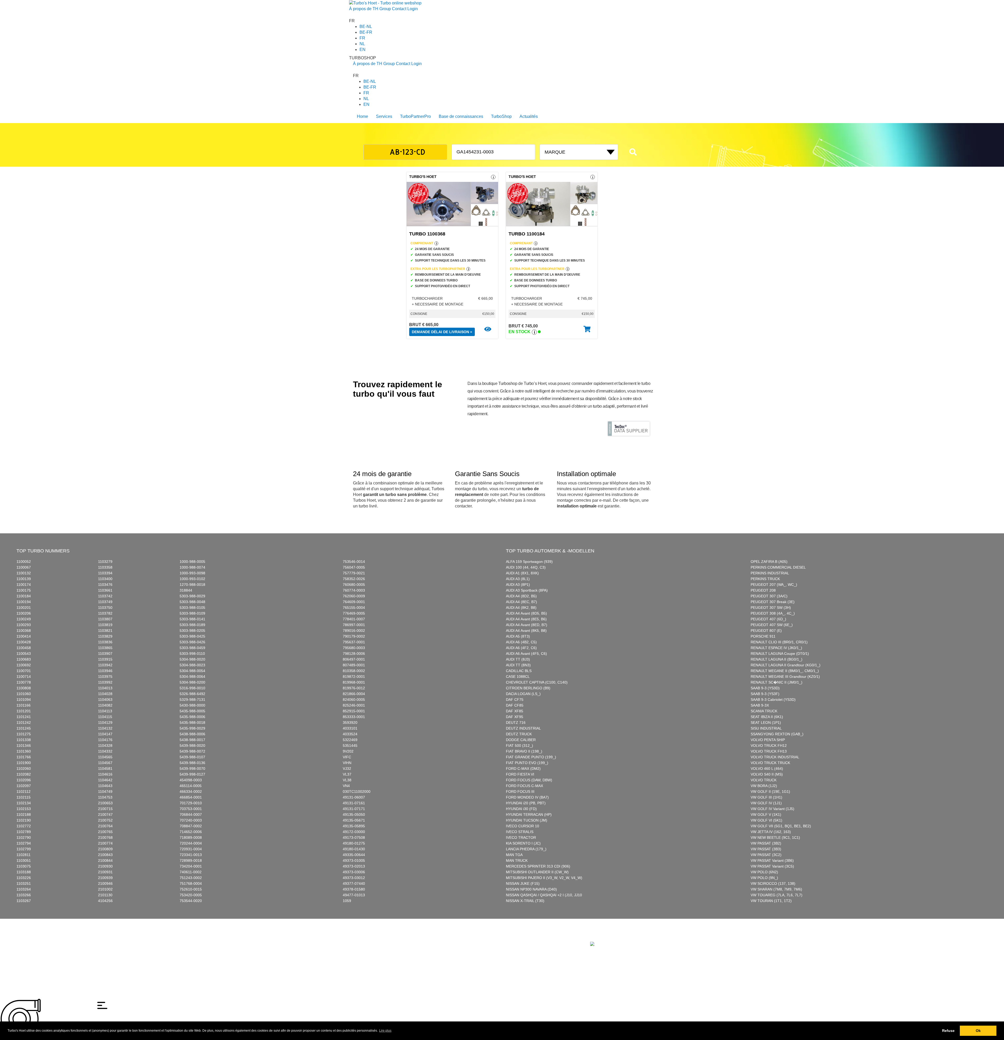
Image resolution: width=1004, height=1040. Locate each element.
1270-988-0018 (192, 584)
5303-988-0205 (192, 630)
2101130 (105, 895)
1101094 (23, 699)
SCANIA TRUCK (764, 711)
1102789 (23, 832)
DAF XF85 (514, 711)
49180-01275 (354, 843)
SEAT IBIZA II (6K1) (767, 717)
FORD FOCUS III (520, 791)
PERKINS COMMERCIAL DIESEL (778, 567)
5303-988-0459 (192, 648)
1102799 (23, 849)
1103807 (105, 619)
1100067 (23, 567)
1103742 (105, 596)
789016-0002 (354, 630)
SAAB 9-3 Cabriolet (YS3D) (773, 699)
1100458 (23, 648)
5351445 (350, 745)
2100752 (105, 820)
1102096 (23, 780)
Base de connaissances (461, 116)
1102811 (23, 855)
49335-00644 (354, 855)
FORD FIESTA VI (520, 774)
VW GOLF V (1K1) (766, 814)
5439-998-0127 (192, 774)
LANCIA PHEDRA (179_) (526, 849)
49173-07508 (354, 837)
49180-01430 (354, 849)
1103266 (23, 895)
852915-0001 (354, 711)
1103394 (105, 573)
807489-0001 (354, 665)
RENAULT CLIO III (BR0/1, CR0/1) (779, 642)
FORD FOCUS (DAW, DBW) (529, 780)
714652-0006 (191, 832)
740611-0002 (191, 872)
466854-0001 (191, 797)
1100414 (23, 636)
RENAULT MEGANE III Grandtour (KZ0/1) (785, 676)
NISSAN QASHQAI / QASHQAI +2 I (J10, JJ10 (544, 895)
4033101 (350, 728)
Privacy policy (364, 956)
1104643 (105, 786)
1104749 (105, 791)
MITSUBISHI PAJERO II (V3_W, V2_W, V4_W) (544, 878)
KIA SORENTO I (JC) (523, 843)
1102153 (23, 809)
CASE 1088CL (518, 676)
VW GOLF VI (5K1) (766, 820)
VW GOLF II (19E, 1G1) (770, 791)
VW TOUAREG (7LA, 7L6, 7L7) (776, 895)
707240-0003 (191, 820)
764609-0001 (354, 602)
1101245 (23, 728)
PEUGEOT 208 (763, 590)
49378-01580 (354, 889)
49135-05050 (354, 814)
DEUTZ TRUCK (519, 734)
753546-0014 (354, 561)
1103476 (105, 584)
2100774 (105, 843)
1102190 (23, 820)
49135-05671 (354, 820)
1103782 (105, 613)
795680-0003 (354, 648)
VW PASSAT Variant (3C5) (772, 866)
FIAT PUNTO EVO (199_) (527, 763)
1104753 (105, 797)
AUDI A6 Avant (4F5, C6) (526, 653)
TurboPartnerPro (415, 116)
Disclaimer (361, 950)
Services (384, 116)
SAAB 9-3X (760, 705)
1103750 (105, 607)
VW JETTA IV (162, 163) (771, 832)
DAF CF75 (514, 699)
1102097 (23, 786)
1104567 (105, 763)
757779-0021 (354, 573)
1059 (347, 901)
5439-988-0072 (192, 751)
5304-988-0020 (192, 659)
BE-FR (366, 32)
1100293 (23, 625)
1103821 (105, 630)
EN (363, 49)
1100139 (23, 579)
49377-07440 (354, 883)
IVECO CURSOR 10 (522, 826)
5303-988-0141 (192, 619)
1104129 (105, 722)
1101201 (23, 711)
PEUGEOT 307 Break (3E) (773, 602)
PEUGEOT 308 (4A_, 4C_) (773, 613)
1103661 (105, 590)
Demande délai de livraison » (442, 332)
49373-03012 (354, 878)
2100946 (105, 883)
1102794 (23, 843)
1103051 (23, 860)
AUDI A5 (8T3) (518, 636)
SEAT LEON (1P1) (766, 722)
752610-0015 (191, 889)
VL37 (347, 774)
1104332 (105, 751)
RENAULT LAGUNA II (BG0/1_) (776, 659)
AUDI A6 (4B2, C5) (521, 642)
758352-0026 (354, 579)
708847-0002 (191, 826)
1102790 (23, 837)
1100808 (23, 688)
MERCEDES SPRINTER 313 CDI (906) (538, 866)
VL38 (347, 780)
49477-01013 (354, 895)
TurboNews (409, 938)
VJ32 (347, 768)
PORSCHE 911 (763, 636)
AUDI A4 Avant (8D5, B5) (526, 613)
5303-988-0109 (192, 613)
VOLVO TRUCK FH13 (769, 751)
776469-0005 (354, 613)
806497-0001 (354, 659)
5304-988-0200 (192, 682)
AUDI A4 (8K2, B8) (521, 607)
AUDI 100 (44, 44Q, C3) (526, 567)
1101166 (23, 705)
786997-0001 (354, 625)
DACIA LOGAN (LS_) (523, 694)
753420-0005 (191, 895)
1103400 (105, 579)
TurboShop (501, 116)
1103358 (105, 567)
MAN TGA (514, 855)
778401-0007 (354, 619)
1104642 (105, 780)
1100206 (23, 613)
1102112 (23, 791)
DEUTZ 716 (516, 722)
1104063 (105, 699)
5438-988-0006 (192, 734)
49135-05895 (354, 826)
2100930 (105, 866)
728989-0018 (191, 860)
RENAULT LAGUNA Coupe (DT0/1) (780, 653)
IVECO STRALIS (519, 832)
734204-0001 (191, 866)
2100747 (105, 814)
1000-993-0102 (192, 579)
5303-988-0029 (192, 596)
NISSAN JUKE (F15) (523, 883)
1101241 (23, 717)
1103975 (105, 676)
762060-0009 (354, 596)
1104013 (105, 688)
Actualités (529, 116)
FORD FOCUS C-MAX (524, 786)
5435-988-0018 (192, 722)
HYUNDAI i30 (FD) (521, 809)
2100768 (105, 837)
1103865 (105, 648)
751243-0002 (191, 878)
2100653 (105, 803)
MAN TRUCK (517, 860)
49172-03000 (354, 832)
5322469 (350, 740)
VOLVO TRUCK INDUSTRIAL (775, 757)
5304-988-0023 (192, 665)
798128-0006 (354, 653)
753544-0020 (191, 901)
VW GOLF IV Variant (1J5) (772, 809)
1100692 (23, 665)
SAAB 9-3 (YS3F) (765, 694)
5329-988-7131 (192, 699)
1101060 (23, 694)
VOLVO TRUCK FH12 (769, 745)
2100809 (105, 849)
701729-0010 (191, 803)
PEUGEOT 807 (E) (766, 630)
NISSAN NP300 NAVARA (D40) (531, 889)
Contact (399, 9)
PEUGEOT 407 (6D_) (768, 619)
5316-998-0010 (192, 688)
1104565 (105, 757)
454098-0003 (191, 780)
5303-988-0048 (192, 602)
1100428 (23, 642)
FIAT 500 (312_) (519, 745)
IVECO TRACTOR (521, 837)
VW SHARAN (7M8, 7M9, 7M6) (776, 889)
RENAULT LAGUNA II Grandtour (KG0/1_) (785, 665)
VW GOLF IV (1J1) (766, 803)
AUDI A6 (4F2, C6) (521, 648)
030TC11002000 (356, 791)
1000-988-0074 (192, 567)
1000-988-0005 (192, 561)
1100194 (23, 602)
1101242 (23, 722)
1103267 (23, 901)
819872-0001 (354, 676)
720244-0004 (191, 843)
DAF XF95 (514, 717)
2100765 (105, 832)
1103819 (105, 625)
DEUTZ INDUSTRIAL (523, 728)
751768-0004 (191, 883)
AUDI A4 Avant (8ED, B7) (526, 625)
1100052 (23, 561)
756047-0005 (354, 567)
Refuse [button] (948, 1031)
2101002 (105, 889)
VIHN (347, 763)
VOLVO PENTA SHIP (768, 740)
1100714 (23, 676)
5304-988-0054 (192, 671)
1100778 (23, 682)
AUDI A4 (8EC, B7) (521, 602)
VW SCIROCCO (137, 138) (773, 883)
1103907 (105, 653)
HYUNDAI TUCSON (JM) (526, 820)
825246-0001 (354, 705)
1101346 (23, 745)
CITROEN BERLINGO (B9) (528, 688)
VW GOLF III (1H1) (766, 797)
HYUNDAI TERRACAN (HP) (529, 814)
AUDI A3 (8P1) (518, 584)
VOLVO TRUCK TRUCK (770, 763)
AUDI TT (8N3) (518, 665)
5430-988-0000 (192, 705)
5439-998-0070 (192, 768)
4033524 (350, 734)
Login (412, 9)
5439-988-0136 (192, 763)
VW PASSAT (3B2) (766, 843)
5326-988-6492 (192, 694)
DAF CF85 (514, 705)
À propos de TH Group (370, 9)
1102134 (23, 803)
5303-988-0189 (192, 625)
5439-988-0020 (192, 745)
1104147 (105, 734)
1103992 (105, 682)
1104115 (105, 717)
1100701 (23, 671)
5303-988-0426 (192, 642)
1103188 (23, 872)
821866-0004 (354, 694)
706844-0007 (191, 814)
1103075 (23, 866)
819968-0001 (354, 682)
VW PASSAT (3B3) (766, 849)
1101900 (23, 763)
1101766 (23, 757)
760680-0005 (354, 584)
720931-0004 (191, 849)
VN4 (346, 786)
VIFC (347, 757)
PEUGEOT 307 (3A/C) (769, 596)
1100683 (23, 659)
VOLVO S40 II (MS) (767, 774)
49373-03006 (354, 872)
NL (362, 44)
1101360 (23, 751)
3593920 (350, 722)
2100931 (105, 872)
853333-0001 (354, 717)
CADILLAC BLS (519, 671)
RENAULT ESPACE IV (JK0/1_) (776, 648)
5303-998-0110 (192, 653)
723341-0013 (191, 855)
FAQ (423, 938)
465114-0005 (191, 786)
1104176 (105, 740)
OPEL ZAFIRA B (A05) (769, 561)
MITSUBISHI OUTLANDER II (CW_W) (537, 872)
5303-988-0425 (192, 636)
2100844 (105, 860)
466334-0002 (191, 791)
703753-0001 (191, 809)
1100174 (23, 584)
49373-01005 (354, 860)
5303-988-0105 (192, 607)
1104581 (105, 768)
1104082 (105, 705)
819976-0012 (354, 688)
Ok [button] (978, 1031)
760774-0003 (354, 590)
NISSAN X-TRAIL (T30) (525, 901)
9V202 (348, 751)
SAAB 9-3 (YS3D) (765, 688)
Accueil (359, 938)
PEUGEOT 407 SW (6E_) (772, 625)
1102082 (23, 774)
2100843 (105, 855)
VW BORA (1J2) (764, 786)
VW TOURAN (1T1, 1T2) (771, 901)
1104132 (105, 728)
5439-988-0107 (192, 757)
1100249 (23, 619)
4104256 (105, 901)
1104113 (105, 711)
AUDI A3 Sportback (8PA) (527, 590)
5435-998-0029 (192, 728)
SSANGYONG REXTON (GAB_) (777, 734)
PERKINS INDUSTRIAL (770, 573)
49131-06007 (354, 797)
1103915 (105, 659)
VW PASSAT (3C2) (766, 855)
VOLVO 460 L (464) (767, 768)
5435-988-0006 (192, 717)
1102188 (23, 814)
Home (362, 116)
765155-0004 (354, 607)
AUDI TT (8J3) (518, 659)
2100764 (105, 826)
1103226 (23, 878)
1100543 (23, 653)
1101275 (23, 734)
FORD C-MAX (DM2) (523, 768)
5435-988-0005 (192, 711)
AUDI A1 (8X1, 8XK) (522, 573)
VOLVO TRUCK (764, 780)
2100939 (105, 878)
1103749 (105, 602)
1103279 (105, 561)
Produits (372, 938)
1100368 (23, 630)
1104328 (105, 745)
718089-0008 (191, 837)
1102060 (23, 768)
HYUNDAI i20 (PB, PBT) (526, 803)
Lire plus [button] (385, 1030)
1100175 (23, 590)
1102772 (23, 826)
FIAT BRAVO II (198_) (524, 751)
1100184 (23, 596)
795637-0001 (354, 642)
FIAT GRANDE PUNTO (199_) (531, 757)
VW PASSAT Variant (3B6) (772, 860)
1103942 (105, 665)
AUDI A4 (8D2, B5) (521, 596)
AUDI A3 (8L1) (518, 579)
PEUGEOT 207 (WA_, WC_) (774, 584)
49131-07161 (354, 803)
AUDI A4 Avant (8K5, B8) (526, 630)
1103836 (105, 642)
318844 (186, 590)
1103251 (23, 883)
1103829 (105, 636)
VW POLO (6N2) (764, 872)
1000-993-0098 (192, 573)
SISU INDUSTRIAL (766, 728)
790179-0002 (354, 636)
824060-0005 (354, 699)
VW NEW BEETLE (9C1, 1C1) (775, 837)
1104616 (105, 774)
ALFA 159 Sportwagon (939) (529, 561)
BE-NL (366, 26)
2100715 (105, 809)
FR (362, 38)
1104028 (105, 694)
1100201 (23, 607)
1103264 (23, 889)
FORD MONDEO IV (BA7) (527, 797)
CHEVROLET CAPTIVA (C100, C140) (537, 682)
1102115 (23, 797)
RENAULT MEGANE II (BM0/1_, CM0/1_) (785, 671)
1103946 (105, 671)
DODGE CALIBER (521, 740)
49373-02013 (354, 866)
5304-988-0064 (192, 676)
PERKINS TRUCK (765, 579)
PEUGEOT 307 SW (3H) (771, 607)
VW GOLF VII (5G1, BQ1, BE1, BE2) (781, 826)
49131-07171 (354, 809)
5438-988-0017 (192, 740)
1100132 (23, 573)
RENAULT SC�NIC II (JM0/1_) (776, 682)
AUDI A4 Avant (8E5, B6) (526, 619)
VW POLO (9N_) (764, 878)
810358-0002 (354, 671)
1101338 (23, 740)
